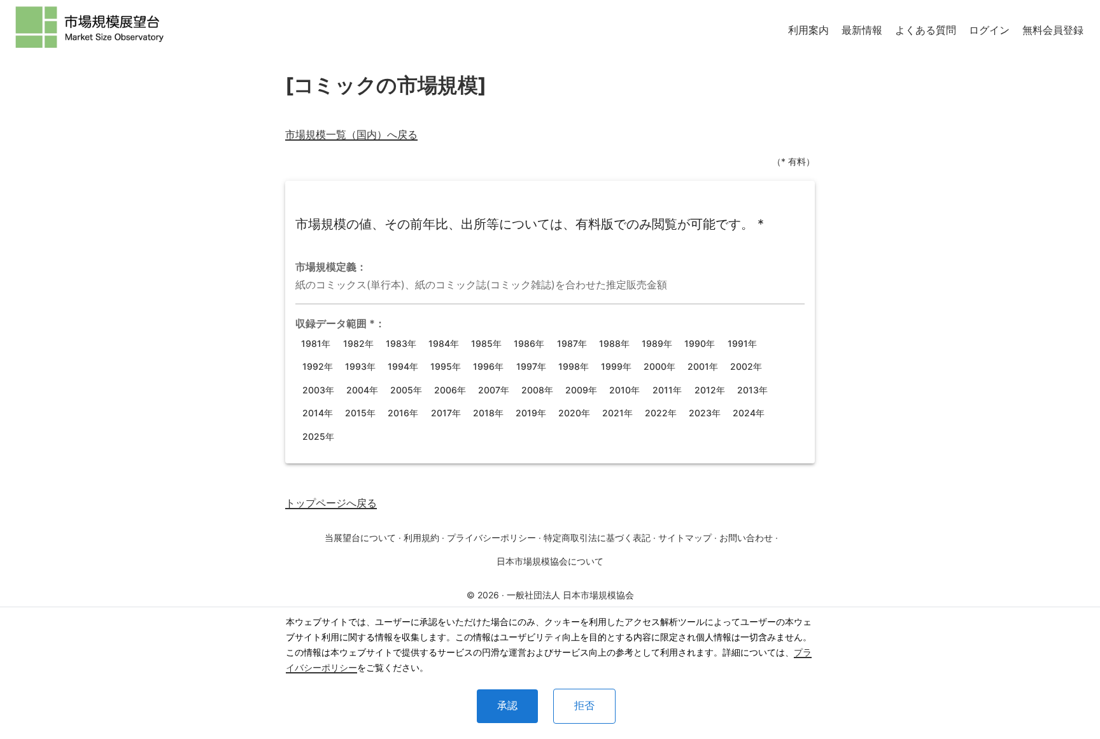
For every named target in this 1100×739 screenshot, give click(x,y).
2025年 (318, 436)
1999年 (616, 366)
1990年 (699, 343)
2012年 (710, 389)
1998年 (573, 366)
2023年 (705, 412)
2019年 (531, 412)
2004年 (362, 389)
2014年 (317, 412)
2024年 (749, 412)
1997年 (531, 366)
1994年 (403, 366)
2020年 (574, 412)
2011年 (667, 389)
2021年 (617, 412)
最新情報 (862, 30)
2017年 (446, 412)
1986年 (529, 343)
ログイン (989, 30)
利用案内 (808, 30)
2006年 (450, 389)
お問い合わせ (746, 537)
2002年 (746, 366)
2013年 (752, 389)
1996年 (488, 366)
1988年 (614, 343)
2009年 (581, 389)
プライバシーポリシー (491, 537)
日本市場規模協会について (550, 561)
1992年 (317, 366)
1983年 (401, 343)
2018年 (488, 412)
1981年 (315, 343)
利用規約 (421, 537)
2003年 (318, 389)
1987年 (572, 343)
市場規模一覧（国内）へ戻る (351, 134)
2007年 (493, 389)
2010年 (624, 389)
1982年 (358, 343)
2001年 (703, 366)
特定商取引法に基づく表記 (597, 537)
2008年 (537, 389)
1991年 (742, 343)
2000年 (659, 366)
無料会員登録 (1052, 30)
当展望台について (360, 537)
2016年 (403, 412)
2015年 (360, 412)
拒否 (584, 705)
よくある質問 (925, 30)
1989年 (657, 343)
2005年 (406, 389)
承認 (507, 705)
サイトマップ (685, 537)
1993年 (360, 366)
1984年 (443, 343)
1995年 (445, 366)
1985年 (486, 343)
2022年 (661, 412)
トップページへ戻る (331, 502)
